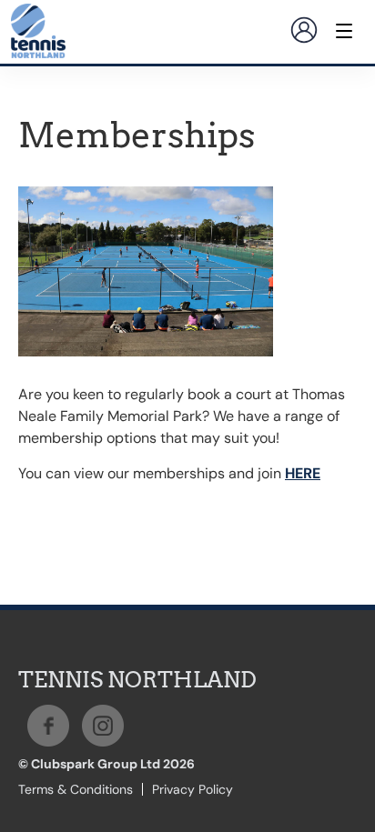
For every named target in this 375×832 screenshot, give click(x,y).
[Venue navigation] (344, 31)
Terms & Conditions (75, 789)
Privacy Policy (192, 789)
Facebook (48, 726)
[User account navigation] (304, 30)
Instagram (103, 726)
